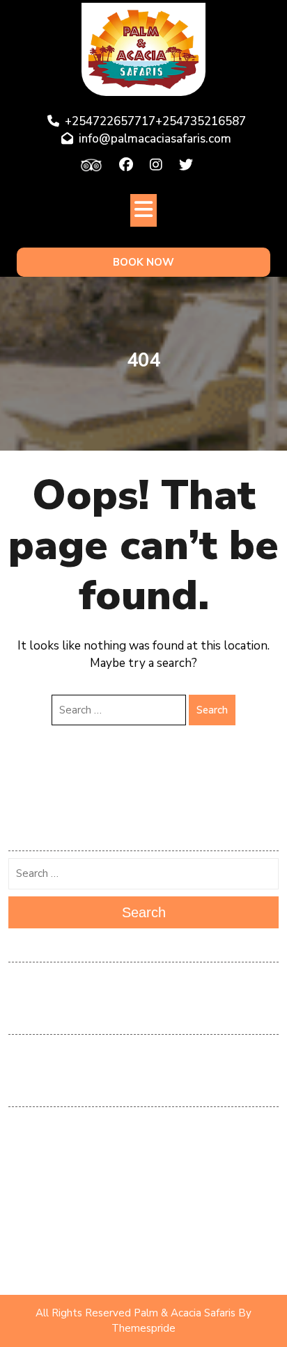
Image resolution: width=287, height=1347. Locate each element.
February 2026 (143, 979)
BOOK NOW (143, 262)
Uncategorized (143, 1267)
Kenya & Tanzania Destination (144, 1144)
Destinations (143, 1124)
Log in (143, 1051)
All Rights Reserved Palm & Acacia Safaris (135, 1313)
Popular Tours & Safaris (143, 1206)
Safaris (144, 1247)
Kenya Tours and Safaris (143, 1185)
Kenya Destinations (143, 1165)
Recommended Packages (143, 1226)
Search (212, 710)
